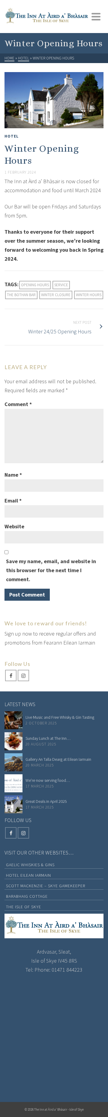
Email (13, 500)
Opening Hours (35, 284)
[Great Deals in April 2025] (13, 804)
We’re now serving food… (48, 780)
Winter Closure (55, 294)
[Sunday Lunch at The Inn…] (13, 741)
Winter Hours (88, 294)
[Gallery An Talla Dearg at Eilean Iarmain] (13, 762)
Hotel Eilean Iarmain (28, 875)
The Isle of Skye (23, 906)
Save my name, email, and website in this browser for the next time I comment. (51, 570)
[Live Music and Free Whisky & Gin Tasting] (13, 720)
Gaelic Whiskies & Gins (30, 864)
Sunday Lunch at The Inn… (48, 738)
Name (13, 474)
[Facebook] (10, 675)
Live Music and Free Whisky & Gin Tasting (60, 717)
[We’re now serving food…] (13, 783)
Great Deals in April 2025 (46, 801)
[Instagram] (23, 675)
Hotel (11, 136)
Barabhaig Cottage (27, 896)
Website (14, 526)
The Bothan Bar (21, 294)
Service (61, 284)
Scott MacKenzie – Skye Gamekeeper (45, 885)
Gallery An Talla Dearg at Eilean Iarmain (58, 759)
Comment (18, 404)
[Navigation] (96, 16)
